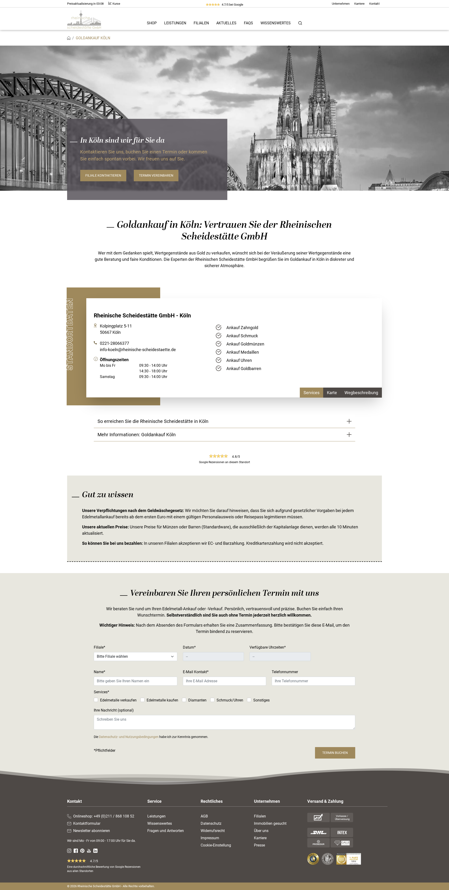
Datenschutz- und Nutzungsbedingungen (129, 737)
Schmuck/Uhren (230, 700)
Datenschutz (211, 823)
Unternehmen (341, 3)
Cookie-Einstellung (216, 845)
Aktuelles (226, 23)
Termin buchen (335, 753)
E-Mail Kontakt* (196, 672)
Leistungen (175, 23)
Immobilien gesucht (270, 823)
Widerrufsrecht (213, 830)
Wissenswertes (276, 23)
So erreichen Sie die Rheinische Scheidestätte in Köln (153, 421)
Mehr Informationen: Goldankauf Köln (137, 434)
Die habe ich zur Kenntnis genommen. (151, 737)
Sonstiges (261, 700)
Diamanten (197, 700)
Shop (152, 23)
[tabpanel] (297, 347)
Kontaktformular (86, 823)
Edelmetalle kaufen (162, 700)
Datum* (189, 647)
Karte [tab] (332, 392)
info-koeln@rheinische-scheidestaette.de (138, 349)
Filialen (201, 23)
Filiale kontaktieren (103, 175)
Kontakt (374, 3)
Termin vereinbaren (156, 175)
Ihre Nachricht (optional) (114, 710)
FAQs (248, 23)
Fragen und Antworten (165, 830)
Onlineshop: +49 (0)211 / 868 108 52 (103, 816)
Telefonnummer (285, 672)
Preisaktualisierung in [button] (85, 3)
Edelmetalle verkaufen (118, 700)
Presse (259, 845)
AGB (204, 816)
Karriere (359, 3)
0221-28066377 (114, 343)
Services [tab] (311, 392)
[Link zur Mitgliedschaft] (313, 859)
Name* (99, 672)
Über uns (261, 830)
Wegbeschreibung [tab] (361, 392)
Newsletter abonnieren (91, 830)
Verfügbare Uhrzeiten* (268, 647)
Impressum (210, 838)
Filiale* (99, 647)
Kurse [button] (116, 3)
